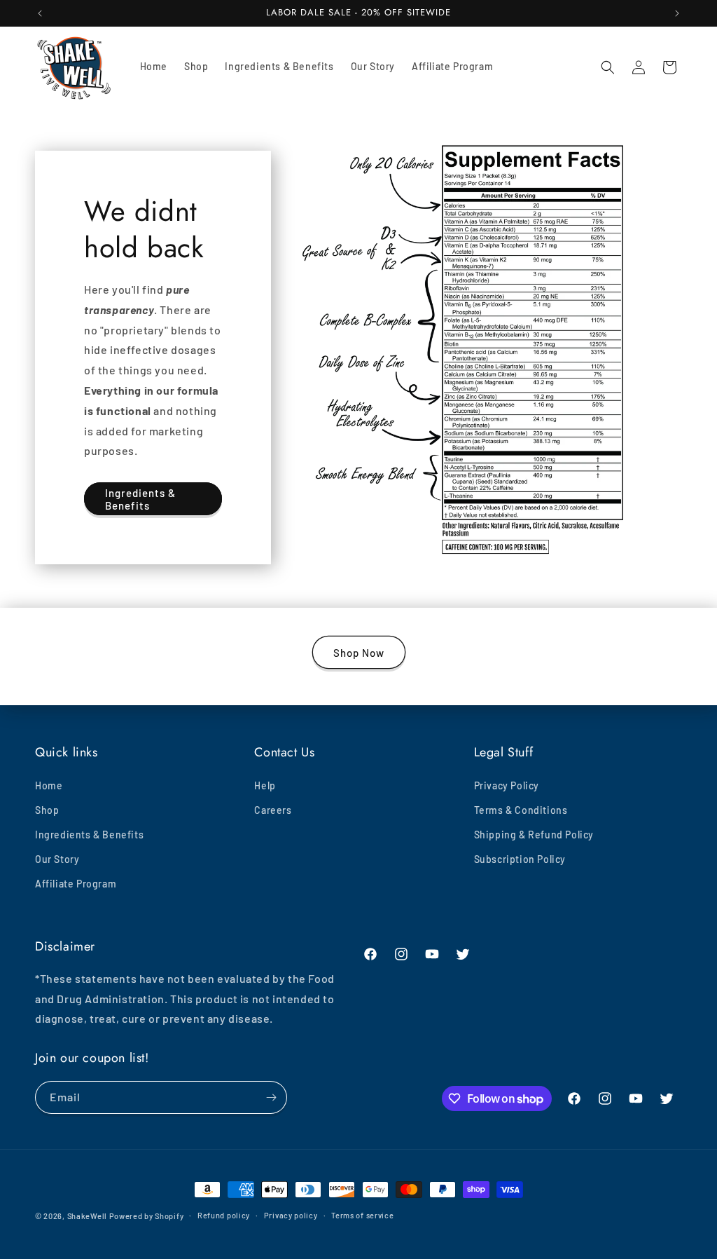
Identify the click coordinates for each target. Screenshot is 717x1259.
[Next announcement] (677, 13)
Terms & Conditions (521, 810)
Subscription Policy (520, 859)
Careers (272, 810)
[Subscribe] (271, 1097)
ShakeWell (87, 1215)
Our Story (57, 859)
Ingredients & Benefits (140, 499)
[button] (607, 67)
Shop (47, 810)
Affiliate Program (75, 884)
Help (264, 785)
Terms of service (362, 1215)
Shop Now (358, 652)
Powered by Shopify (146, 1215)
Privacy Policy (506, 785)
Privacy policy (291, 1215)
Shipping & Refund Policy (534, 835)
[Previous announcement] (40, 13)
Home (48, 785)
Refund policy (223, 1215)
